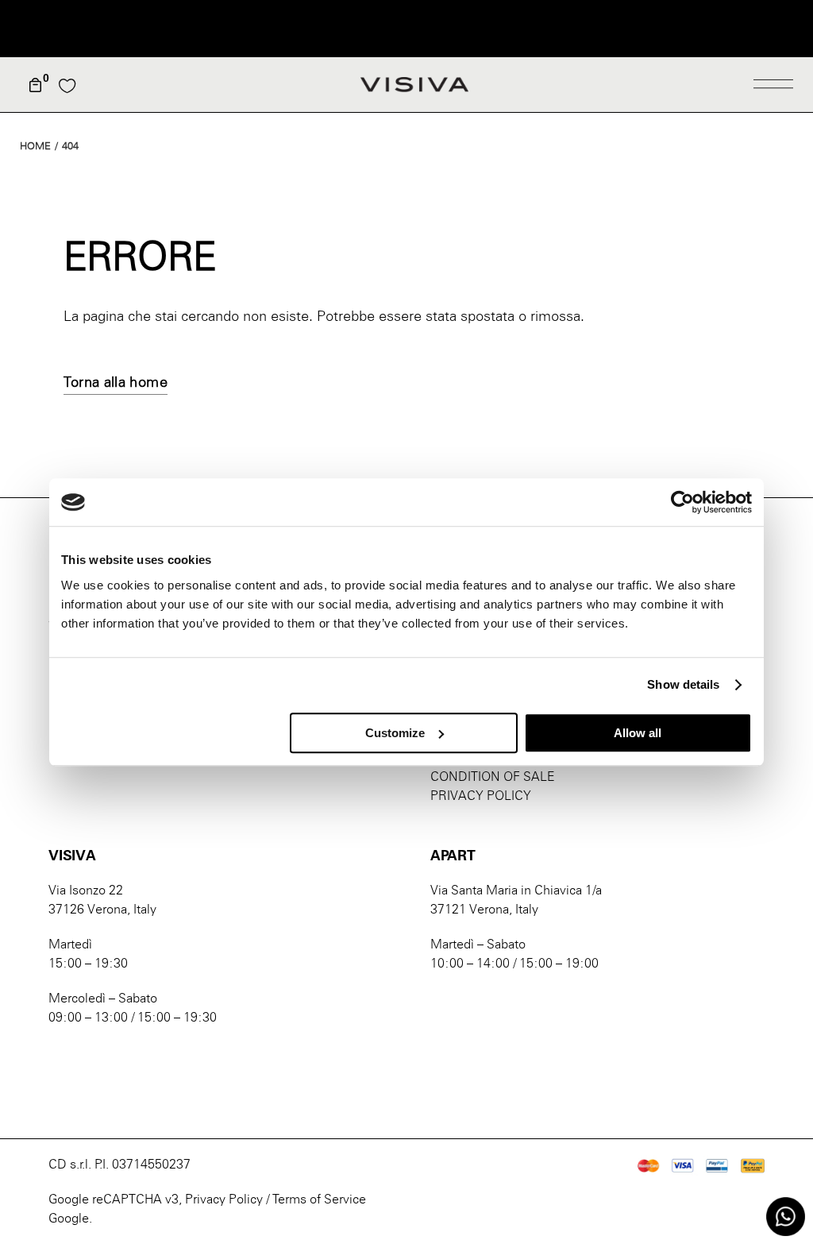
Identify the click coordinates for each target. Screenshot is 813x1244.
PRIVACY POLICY (480, 795)
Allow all (637, 733)
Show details (683, 684)
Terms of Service (319, 1199)
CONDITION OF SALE (492, 776)
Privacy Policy (224, 1199)
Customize (395, 733)
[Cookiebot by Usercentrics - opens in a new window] (682, 502)
